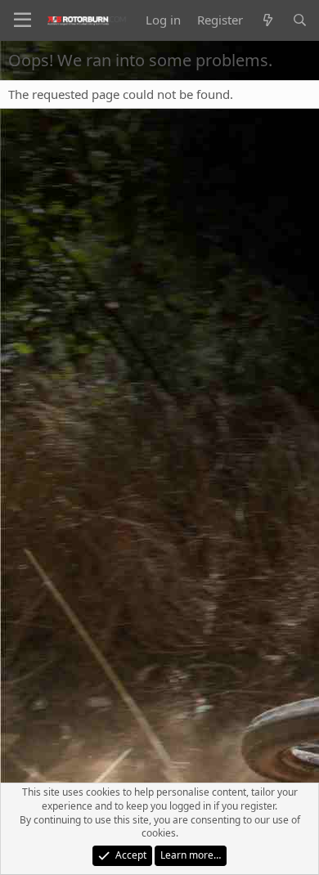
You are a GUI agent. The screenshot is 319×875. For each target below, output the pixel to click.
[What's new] (267, 20)
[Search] (300, 20)
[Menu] (22, 20)
